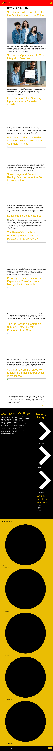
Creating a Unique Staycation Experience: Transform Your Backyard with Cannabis (24, 281)
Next (44, 405)
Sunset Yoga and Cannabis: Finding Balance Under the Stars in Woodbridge (26, 177)
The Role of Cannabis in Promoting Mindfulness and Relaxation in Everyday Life (23, 235)
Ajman (39, 510)
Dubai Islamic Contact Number (24, 215)
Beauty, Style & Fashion (24, 416)
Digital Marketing (22, 420)
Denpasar (40, 508)
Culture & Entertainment (24, 418)
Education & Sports (23, 423)
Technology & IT (22, 430)
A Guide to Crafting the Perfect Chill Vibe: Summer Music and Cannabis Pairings (24, 140)
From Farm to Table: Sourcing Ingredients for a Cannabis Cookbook (24, 101)
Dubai (39, 507)
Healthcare (21, 427)
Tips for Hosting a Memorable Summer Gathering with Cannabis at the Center (24, 327)
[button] (51, 3)
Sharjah (39, 505)
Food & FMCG (22, 425)
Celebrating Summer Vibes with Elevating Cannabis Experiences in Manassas (26, 372)
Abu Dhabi (40, 511)
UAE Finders (8, 413)
